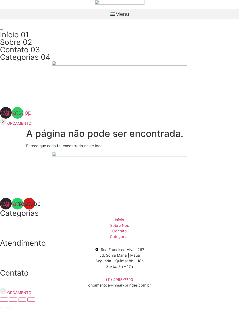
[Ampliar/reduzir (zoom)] (4, 300)
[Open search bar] (119, 23)
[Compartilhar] (22, 300)
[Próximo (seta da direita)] (13, 306)
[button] (119, 14)
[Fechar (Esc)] (31, 300)
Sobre (16, 42)
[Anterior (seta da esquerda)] (4, 306)
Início (14, 34)
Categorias (25, 57)
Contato (20, 49)
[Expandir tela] (13, 300)
